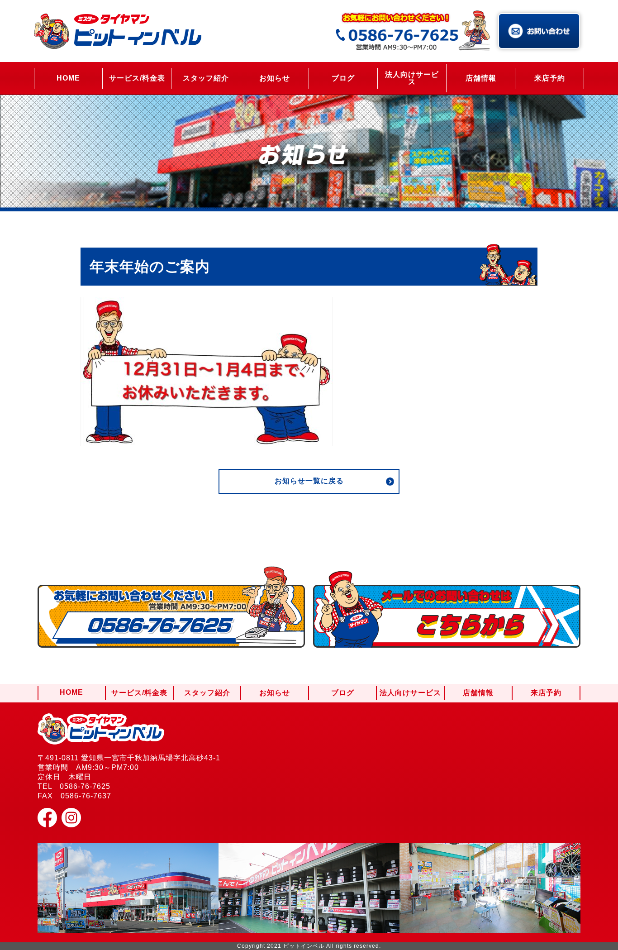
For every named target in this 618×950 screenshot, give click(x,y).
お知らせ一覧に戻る (309, 481)
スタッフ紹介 (206, 78)
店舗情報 (481, 78)
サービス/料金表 (137, 78)
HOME (68, 78)
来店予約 (549, 78)
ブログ (343, 78)
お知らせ (274, 78)
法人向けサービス (412, 78)
